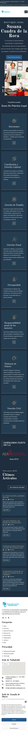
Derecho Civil (14, 408)
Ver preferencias (14, 728)
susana (5, 499)
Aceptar (14, 720)
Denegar (14, 724)
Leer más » (6, 510)
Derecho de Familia (14, 205)
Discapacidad (14, 285)
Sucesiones (14, 127)
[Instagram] (6, 618)
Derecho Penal (14, 245)
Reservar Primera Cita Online (14, 57)
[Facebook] (3, 618)
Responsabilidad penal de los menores (12, 325)
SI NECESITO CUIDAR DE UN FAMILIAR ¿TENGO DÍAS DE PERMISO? (13, 573)
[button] (25, 702)
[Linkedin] (8, 618)
